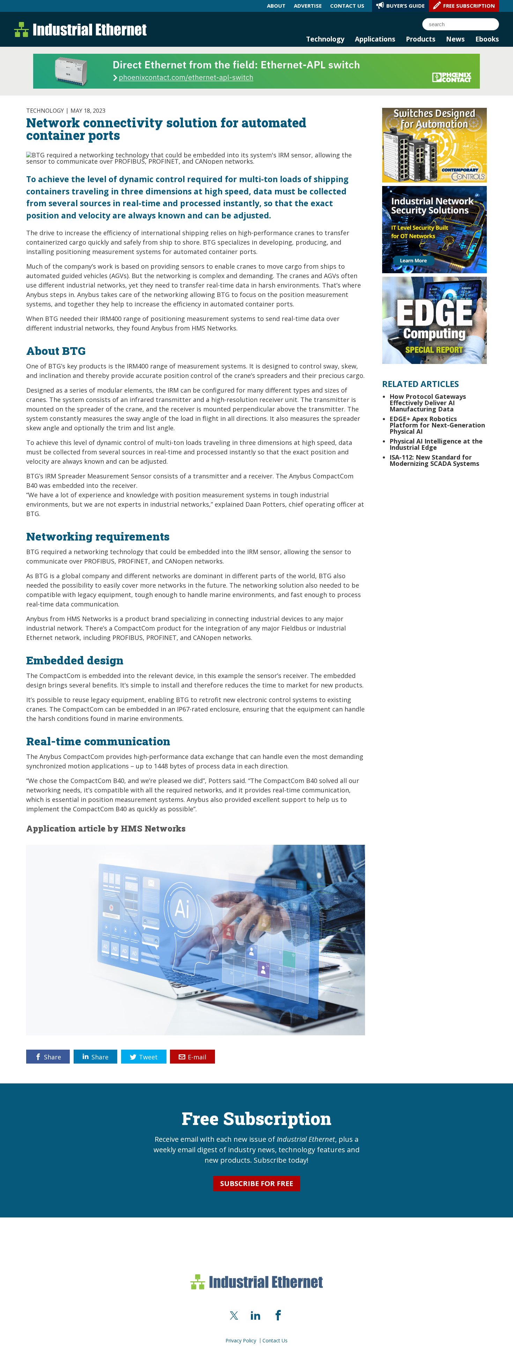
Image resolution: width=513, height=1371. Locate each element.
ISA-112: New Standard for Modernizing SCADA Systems (434, 460)
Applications (375, 39)
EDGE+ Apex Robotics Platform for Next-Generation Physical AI (437, 425)
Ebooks (487, 39)
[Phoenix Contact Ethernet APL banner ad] (256, 70)
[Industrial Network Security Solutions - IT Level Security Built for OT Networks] (434, 229)
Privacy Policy (240, 1340)
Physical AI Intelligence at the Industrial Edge (436, 444)
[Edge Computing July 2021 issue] (434, 319)
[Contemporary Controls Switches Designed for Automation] (434, 144)
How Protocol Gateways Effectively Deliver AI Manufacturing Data (427, 402)
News (455, 39)
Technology (325, 39)
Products (421, 39)
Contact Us (275, 1340)
